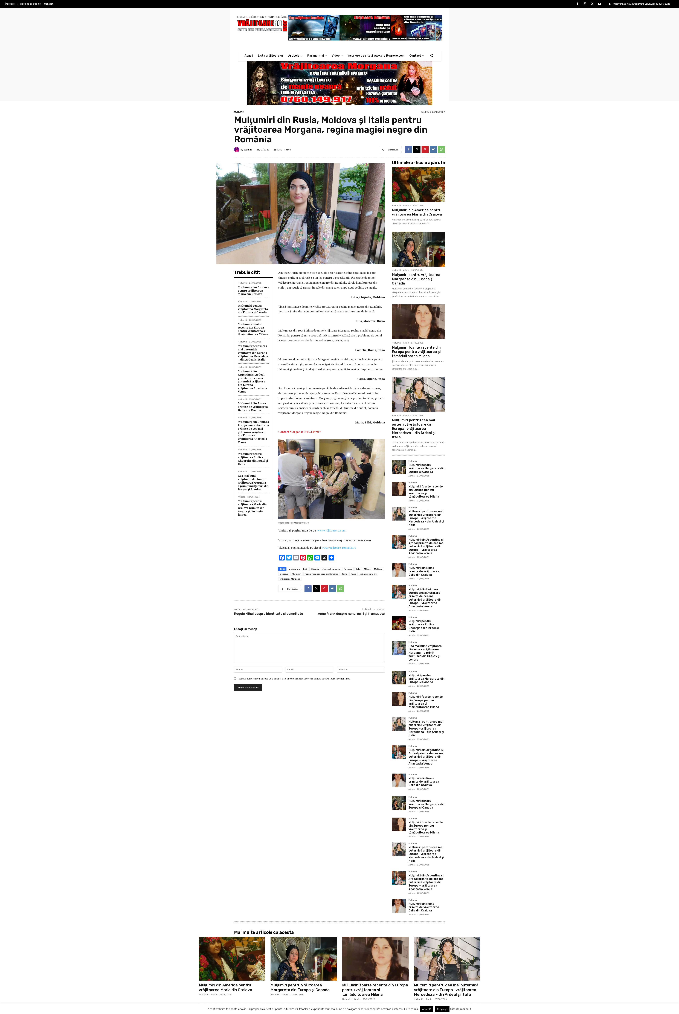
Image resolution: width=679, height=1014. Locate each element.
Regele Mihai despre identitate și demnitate (268, 614)
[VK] (433, 149)
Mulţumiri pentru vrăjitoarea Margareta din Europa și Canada (253, 309)
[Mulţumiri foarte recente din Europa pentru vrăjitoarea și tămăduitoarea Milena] (418, 321)
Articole (241, 497)
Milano (367, 569)
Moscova (284, 574)
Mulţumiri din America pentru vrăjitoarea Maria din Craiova (253, 290)
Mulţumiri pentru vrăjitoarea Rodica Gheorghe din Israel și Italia (253, 459)
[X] (592, 4)
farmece (348, 569)
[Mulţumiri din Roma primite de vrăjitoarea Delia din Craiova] (399, 570)
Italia (358, 569)
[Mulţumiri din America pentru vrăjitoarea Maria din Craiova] (418, 184)
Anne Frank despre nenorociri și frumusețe (351, 614)
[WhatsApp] (441, 149)
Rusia (353, 574)
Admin (248, 150)
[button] (431, 55)
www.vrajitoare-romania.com (349, 540)
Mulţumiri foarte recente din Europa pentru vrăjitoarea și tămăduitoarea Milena (253, 329)
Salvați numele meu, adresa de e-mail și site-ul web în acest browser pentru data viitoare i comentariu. (294, 678)
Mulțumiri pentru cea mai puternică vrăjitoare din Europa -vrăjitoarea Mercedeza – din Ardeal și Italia (253, 352)
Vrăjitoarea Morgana (290, 578)
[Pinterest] (425, 149)
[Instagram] (585, 4)
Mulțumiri (296, 574)
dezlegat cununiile (331, 569)
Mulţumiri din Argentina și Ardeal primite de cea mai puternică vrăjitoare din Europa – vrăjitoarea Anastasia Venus (252, 381)
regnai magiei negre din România (321, 574)
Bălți (305, 569)
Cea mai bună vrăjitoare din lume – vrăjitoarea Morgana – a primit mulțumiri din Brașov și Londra (253, 482)
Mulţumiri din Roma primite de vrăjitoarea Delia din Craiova (253, 406)
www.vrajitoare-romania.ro (339, 548)
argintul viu (294, 569)
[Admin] (237, 149)
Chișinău (315, 569)
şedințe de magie (368, 574)
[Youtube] (599, 4)
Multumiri (239, 112)
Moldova (378, 569)
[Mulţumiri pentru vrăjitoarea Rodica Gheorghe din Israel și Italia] (399, 623)
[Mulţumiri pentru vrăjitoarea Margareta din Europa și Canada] (418, 249)
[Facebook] (577, 4)
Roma (344, 574)
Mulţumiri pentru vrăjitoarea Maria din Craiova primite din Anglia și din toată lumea (252, 507)
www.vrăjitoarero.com (331, 530)
